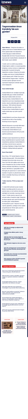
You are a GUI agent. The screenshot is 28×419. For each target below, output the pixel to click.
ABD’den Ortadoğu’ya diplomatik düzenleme (13, 228)
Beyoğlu (17, 214)
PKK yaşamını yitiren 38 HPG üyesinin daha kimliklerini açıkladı (14, 259)
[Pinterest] (15, 41)
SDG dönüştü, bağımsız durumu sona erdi (14, 243)
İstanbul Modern (6, 216)
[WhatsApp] (19, 41)
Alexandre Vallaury (11, 214)
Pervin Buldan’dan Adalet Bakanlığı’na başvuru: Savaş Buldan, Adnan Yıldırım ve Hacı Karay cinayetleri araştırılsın (13, 299)
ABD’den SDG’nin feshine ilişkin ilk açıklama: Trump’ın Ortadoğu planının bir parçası (15, 238)
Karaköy (11, 216)
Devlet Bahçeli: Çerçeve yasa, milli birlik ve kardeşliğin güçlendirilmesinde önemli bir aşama (13, 305)
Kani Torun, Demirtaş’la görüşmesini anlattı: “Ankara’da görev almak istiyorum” (13, 271)
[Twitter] (12, 41)
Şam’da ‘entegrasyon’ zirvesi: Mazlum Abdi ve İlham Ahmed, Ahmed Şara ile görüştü (15, 249)
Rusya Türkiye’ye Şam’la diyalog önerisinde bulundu (21, 327)
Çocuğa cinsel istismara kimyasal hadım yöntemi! (7, 331)
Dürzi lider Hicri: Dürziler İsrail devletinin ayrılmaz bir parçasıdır (15, 254)
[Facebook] (9, 41)
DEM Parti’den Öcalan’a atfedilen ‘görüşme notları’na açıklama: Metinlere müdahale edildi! (13, 277)
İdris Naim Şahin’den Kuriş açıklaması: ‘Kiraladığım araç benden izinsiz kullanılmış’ (13, 287)
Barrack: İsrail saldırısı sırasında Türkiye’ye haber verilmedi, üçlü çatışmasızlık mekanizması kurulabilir (13, 293)
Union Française (18, 216)
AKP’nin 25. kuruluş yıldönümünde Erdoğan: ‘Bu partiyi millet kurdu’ (13, 310)
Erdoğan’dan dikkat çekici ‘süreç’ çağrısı (13, 233)
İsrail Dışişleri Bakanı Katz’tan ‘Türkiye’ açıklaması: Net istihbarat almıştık (12, 282)
